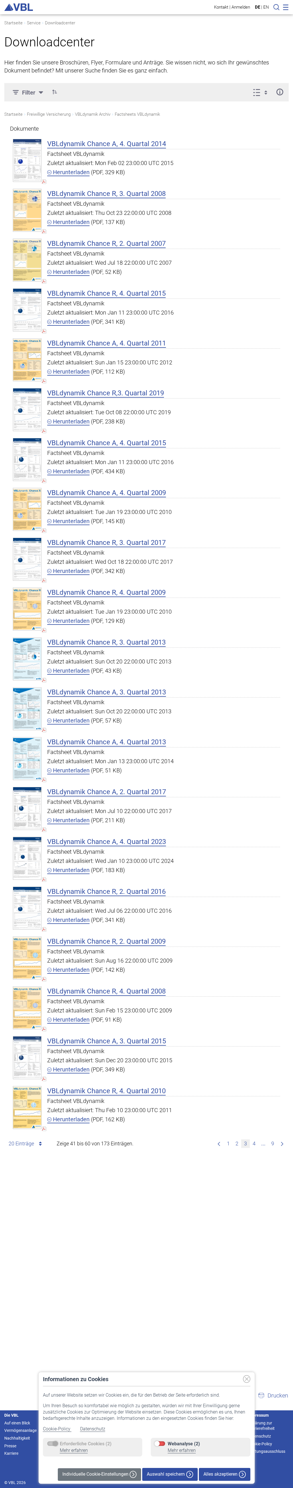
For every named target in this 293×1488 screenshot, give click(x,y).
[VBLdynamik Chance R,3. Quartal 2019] (27, 409)
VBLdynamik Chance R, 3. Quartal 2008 (106, 194)
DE (257, 7)
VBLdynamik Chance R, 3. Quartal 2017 (106, 543)
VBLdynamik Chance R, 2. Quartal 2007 (106, 244)
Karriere (11, 1453)
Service (34, 22)
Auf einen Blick (17, 1423)
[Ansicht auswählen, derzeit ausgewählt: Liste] (262, 92)
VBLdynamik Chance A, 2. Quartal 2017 (106, 792)
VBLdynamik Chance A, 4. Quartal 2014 (106, 144)
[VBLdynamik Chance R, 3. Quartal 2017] (27, 559)
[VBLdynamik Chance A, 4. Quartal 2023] (27, 858)
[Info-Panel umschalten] (279, 92)
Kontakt (221, 7)
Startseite (13, 22)
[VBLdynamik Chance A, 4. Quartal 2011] (27, 359)
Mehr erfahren (74, 1450)
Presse (10, 1446)
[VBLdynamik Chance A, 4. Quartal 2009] (27, 509)
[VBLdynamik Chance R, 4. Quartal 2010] (27, 1107)
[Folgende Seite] (282, 1143)
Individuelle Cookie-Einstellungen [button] (96, 1474)
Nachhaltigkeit (17, 1438)
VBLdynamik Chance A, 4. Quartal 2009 (106, 493)
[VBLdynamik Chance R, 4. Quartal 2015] (27, 309)
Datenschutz (92, 1429)
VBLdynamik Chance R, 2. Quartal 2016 (106, 892)
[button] (54, 92)
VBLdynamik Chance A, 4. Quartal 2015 (106, 443)
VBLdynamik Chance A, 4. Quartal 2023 (106, 842)
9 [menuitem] (272, 1143)
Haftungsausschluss (266, 1451)
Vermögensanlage (20, 1430)
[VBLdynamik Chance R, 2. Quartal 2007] (27, 260)
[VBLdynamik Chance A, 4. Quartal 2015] (27, 459)
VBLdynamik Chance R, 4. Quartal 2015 (106, 293)
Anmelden (240, 7)
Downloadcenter (60, 22)
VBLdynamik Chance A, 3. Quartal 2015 (106, 1041)
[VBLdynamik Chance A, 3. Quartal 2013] (27, 708)
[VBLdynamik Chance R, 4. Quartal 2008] (27, 1007)
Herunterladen (71, 172)
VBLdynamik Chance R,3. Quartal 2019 (105, 393)
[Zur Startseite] (18, 7)
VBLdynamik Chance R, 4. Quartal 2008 (106, 991)
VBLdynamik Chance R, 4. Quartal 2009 (106, 592)
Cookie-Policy (57, 1429)
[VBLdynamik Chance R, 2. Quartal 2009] (27, 957)
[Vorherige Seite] (219, 1143)
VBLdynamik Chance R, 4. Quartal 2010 (106, 1091)
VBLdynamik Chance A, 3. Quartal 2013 (106, 692)
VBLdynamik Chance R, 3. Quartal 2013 (106, 642)
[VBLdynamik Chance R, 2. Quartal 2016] (27, 908)
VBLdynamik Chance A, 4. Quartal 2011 (106, 343)
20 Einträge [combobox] (21, 1143)
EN (266, 7)
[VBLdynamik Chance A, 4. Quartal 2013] (27, 758)
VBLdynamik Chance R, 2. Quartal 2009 (106, 941)
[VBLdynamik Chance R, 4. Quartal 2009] (27, 609)
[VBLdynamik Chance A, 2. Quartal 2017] (27, 808)
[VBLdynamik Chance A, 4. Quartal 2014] (27, 160)
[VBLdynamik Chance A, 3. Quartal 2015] (27, 1057)
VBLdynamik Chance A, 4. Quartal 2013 (106, 742)
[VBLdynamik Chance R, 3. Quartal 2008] (27, 210)
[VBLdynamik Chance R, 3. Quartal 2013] (27, 658)
